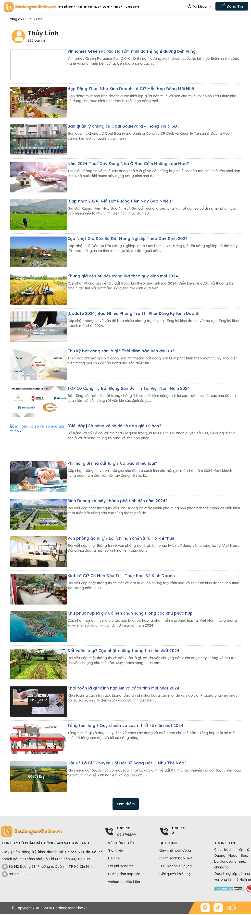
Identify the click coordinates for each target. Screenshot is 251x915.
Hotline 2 (178, 830)
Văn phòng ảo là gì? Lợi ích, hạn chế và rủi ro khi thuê (120, 538)
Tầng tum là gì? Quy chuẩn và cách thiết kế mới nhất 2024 (125, 725)
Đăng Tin (234, 6)
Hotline (123, 828)
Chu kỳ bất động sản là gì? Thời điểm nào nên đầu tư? (120, 350)
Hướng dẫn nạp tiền (124, 874)
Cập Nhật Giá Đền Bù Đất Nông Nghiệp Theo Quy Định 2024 (127, 238)
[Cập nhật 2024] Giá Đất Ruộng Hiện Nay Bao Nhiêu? (120, 201)
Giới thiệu (115, 850)
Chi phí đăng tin (120, 866)
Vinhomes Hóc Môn (124, 881)
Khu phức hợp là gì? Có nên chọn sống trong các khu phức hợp (130, 613)
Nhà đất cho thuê (88, 6)
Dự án (106, 6)
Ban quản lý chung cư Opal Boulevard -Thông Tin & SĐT (123, 126)
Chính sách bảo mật (175, 858)
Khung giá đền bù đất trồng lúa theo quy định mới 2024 (122, 275)
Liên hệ (114, 858)
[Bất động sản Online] (30, 6)
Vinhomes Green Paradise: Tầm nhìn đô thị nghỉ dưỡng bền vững (131, 51)
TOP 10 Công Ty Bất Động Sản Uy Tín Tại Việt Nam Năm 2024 (128, 388)
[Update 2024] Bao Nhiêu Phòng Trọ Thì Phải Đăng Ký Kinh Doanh (133, 313)
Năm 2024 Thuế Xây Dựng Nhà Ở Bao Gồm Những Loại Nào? (128, 163)
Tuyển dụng (131, 6)
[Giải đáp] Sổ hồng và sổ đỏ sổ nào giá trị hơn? (114, 425)
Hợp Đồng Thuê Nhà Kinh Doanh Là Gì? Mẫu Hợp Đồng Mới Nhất (131, 88)
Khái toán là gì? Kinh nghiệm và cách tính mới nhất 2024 (123, 688)
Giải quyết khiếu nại (175, 874)
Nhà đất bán (65, 6)
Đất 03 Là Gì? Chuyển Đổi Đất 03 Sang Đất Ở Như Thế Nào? (127, 763)
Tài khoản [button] (200, 6)
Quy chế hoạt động (175, 850)
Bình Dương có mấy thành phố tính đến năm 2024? (117, 500)
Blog (117, 6)
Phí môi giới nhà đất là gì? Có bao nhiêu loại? (112, 463)
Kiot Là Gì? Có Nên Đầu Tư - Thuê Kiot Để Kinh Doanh (121, 575)
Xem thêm (125, 803)
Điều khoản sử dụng (175, 866)
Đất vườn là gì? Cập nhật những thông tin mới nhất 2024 (123, 650)
